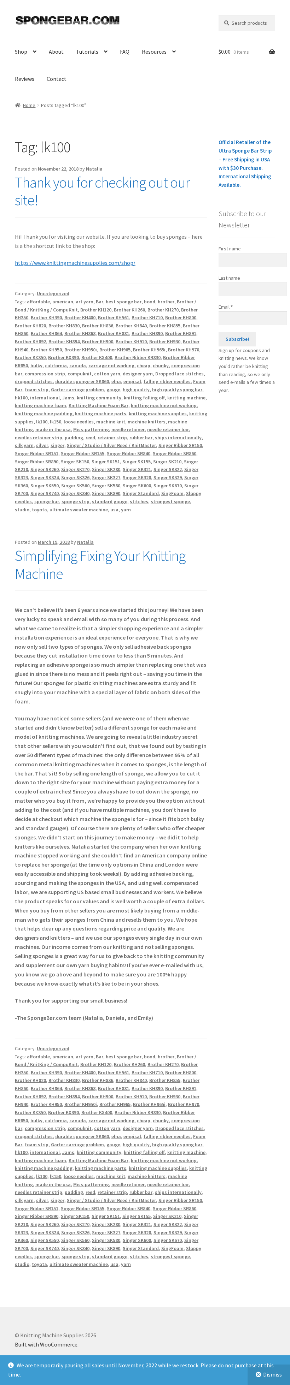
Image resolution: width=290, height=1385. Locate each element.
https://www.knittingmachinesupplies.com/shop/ (75, 262)
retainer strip (112, 437)
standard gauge (109, 501)
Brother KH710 (147, 317)
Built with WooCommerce (46, 1344)
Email (226, 307)
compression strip (45, 373)
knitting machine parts (100, 413)
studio (22, 509)
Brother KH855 (164, 325)
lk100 (41, 421)
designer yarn (138, 373)
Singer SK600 (137, 485)
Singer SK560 (75, 485)
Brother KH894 (64, 341)
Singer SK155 (136, 461)
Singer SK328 (137, 477)
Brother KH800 (180, 317)
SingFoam (172, 493)
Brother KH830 (64, 325)
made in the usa (53, 429)
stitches (139, 501)
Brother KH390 (46, 317)
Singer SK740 (44, 493)
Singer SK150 (75, 461)
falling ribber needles (167, 381)
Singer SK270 (75, 469)
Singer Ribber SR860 (174, 453)
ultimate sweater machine (79, 509)
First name (230, 248)
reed (90, 437)
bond (149, 301)
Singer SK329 (167, 477)
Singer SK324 (44, 477)
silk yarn (24, 445)
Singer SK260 (44, 469)
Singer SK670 (167, 485)
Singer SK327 (106, 477)
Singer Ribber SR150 (180, 445)
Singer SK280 (106, 469)
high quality (136, 389)
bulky (36, 365)
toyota (39, 509)
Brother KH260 (129, 310)
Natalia (94, 169)
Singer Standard (141, 493)
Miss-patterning (91, 429)
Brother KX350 (30, 357)
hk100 (21, 397)
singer (57, 445)
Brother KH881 (113, 333)
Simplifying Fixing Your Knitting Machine (100, 564)
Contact (56, 78)
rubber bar (140, 437)
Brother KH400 (79, 317)
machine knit (110, 421)
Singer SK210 (167, 461)
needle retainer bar (168, 429)
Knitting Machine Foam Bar (98, 405)
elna (116, 381)
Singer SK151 (106, 461)
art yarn (84, 301)
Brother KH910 (131, 341)
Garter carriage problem (77, 389)
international (45, 397)
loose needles (79, 421)
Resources (154, 51)
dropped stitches (34, 381)
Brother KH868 (79, 333)
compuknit (80, 373)
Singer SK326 (75, 477)
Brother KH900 (97, 341)
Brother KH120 (95, 310)
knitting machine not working (164, 405)
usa (114, 509)
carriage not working (111, 365)
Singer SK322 (167, 469)
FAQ (124, 51)
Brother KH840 (131, 325)
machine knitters (147, 421)
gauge (113, 389)
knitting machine (186, 397)
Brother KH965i (149, 349)
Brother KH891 (180, 333)
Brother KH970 (183, 349)
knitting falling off (144, 397)
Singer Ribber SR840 (128, 453)
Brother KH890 (147, 333)
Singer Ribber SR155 (82, 453)
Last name (229, 278)
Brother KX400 (96, 357)
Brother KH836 (97, 325)
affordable (38, 301)
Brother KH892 (30, 341)
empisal (132, 381)
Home (29, 105)
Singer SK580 (106, 485)
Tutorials (87, 51)
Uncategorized (53, 293)
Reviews (24, 78)
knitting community (99, 397)
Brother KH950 (46, 349)
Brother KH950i (80, 349)
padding (74, 437)
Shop (21, 51)
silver (42, 445)
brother (166, 301)
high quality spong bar (177, 389)
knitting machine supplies (158, 413)
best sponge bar (123, 301)
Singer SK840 (75, 493)
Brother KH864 (46, 333)
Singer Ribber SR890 (36, 461)
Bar (99, 301)
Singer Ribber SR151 (36, 453)
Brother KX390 (63, 357)
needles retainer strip (38, 437)
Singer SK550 (44, 485)
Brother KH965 (114, 349)
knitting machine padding (43, 413)
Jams (68, 397)
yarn (126, 509)
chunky (161, 365)
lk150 (55, 421)
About (56, 51)
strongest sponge (170, 501)
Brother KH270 (163, 310)
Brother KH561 (113, 317)
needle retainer (128, 429)
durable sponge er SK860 (82, 381)
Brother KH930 (164, 341)
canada (77, 365)
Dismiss (272, 1374)
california (56, 365)
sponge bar (46, 501)
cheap (143, 365)
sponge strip (75, 501)
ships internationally (178, 437)
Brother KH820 (30, 325)
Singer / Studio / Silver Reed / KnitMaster (111, 445)
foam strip (36, 389)
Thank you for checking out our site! (102, 191)
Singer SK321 (137, 469)
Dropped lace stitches (179, 373)
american (62, 301)
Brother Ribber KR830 (138, 357)
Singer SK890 (106, 493)
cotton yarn (107, 373)
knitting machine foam (40, 405)
